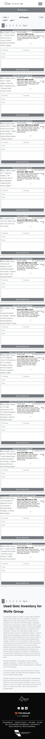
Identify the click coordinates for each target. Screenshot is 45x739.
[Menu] (40, 4)
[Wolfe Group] (14, 3)
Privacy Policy (21, 722)
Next (25, 25)
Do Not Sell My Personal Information (23, 723)
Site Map (32, 722)
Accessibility (8, 722)
